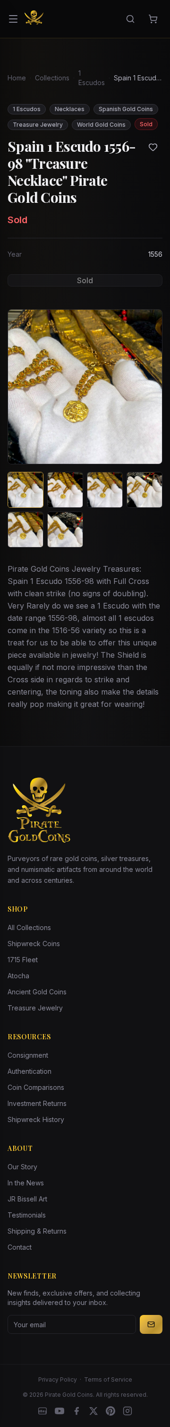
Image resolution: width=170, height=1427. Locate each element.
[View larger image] (85, 386)
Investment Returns (37, 1103)
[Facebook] (76, 1411)
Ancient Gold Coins (37, 992)
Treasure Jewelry (35, 1008)
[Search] (130, 18)
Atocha (18, 976)
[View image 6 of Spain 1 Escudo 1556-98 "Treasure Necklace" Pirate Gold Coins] (65, 530)
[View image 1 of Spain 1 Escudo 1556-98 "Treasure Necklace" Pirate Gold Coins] (25, 490)
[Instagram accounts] (127, 1411)
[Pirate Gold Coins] (34, 19)
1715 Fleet (23, 960)
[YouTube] (59, 1411)
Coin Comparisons (36, 1087)
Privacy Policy (57, 1379)
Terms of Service (108, 1379)
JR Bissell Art (27, 1199)
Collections (52, 78)
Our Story (22, 1167)
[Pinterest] (110, 1411)
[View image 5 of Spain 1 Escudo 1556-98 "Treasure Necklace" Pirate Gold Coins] (25, 530)
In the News (26, 1183)
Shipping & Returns (37, 1231)
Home (17, 78)
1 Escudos (91, 78)
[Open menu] (13, 19)
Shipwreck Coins (34, 944)
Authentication (29, 1071)
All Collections (29, 927)
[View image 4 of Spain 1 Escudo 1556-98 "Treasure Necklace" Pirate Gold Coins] (144, 490)
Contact (20, 1247)
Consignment (28, 1055)
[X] (93, 1411)
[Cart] (153, 18)
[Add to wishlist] (153, 147)
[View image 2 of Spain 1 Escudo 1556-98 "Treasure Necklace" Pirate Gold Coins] (65, 490)
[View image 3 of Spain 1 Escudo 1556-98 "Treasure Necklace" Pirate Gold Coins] (105, 490)
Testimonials (27, 1215)
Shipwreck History (36, 1119)
